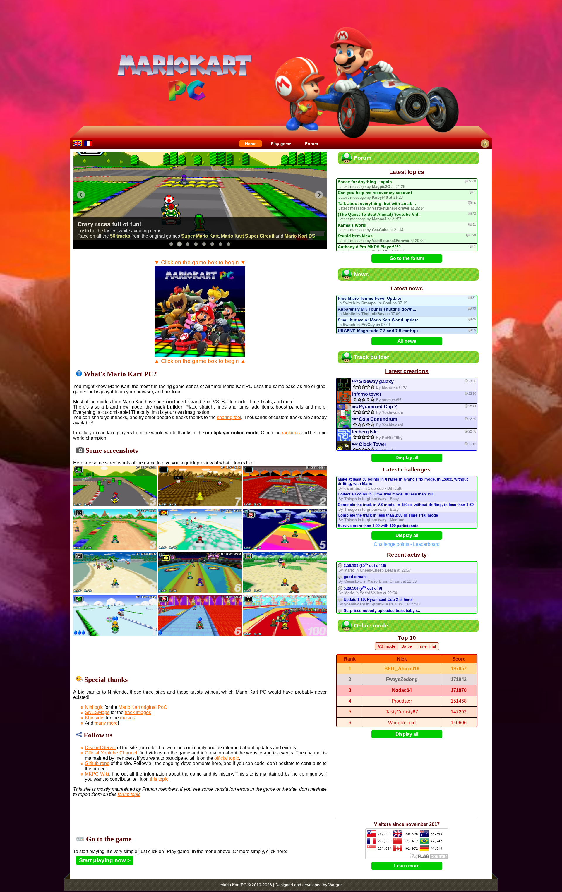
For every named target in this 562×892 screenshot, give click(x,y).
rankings (291, 432)
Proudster (402, 701)
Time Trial (427, 646)
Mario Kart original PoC (143, 707)
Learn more (406, 865)
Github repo (97, 763)
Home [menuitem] (250, 143)
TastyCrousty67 (402, 711)
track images (138, 712)
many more (106, 723)
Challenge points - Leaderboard (407, 544)
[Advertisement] (199, 655)
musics (127, 717)
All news (406, 341)
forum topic (129, 794)
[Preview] (344, 384)
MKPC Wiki (97, 773)
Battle (406, 646)
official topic (226, 758)
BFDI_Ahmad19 (401, 668)
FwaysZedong (402, 679)
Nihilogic (94, 707)
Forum (362, 158)
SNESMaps (97, 712)
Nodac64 (402, 690)
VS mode (386, 646)
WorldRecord (402, 722)
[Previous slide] (81, 195)
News (361, 274)
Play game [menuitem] (281, 143)
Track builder (371, 357)
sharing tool (229, 417)
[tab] (171, 244)
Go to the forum (407, 258)
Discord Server (100, 747)
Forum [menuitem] (311, 143)
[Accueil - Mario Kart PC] (88, 143)
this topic (159, 779)
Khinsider (95, 717)
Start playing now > (105, 860)
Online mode (371, 625)
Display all (406, 457)
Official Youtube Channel (111, 752)
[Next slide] (319, 195)
